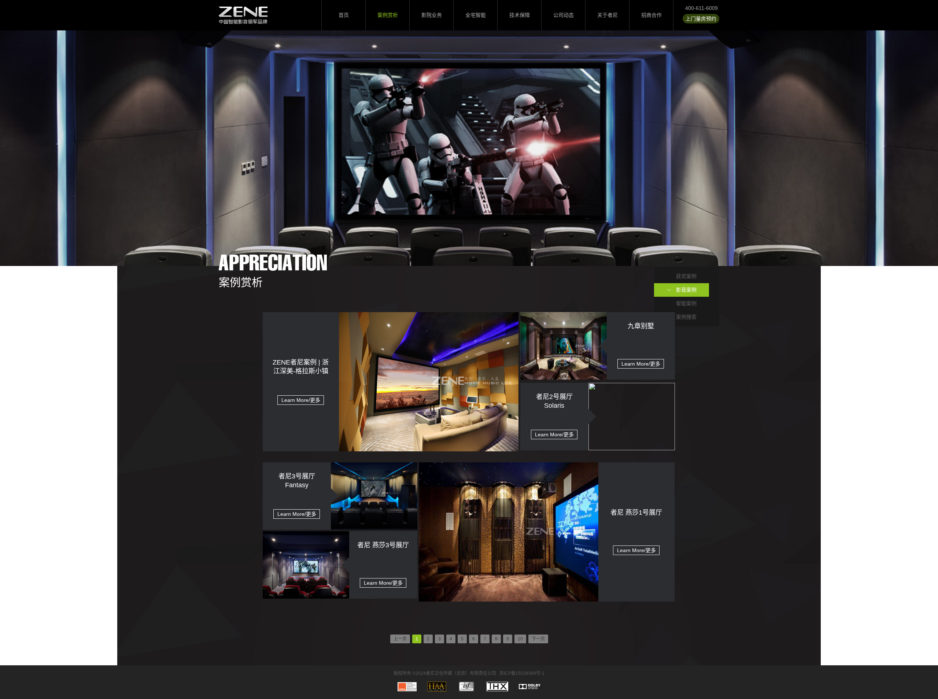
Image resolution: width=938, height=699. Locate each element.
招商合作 (651, 15)
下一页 (538, 638)
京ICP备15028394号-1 (521, 673)
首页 (344, 15)
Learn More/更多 (300, 400)
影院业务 (431, 15)
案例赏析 (387, 15)
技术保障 (519, 15)
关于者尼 (607, 15)
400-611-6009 (701, 8)
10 (520, 638)
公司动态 (563, 15)
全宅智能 (475, 15)
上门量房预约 (701, 19)
